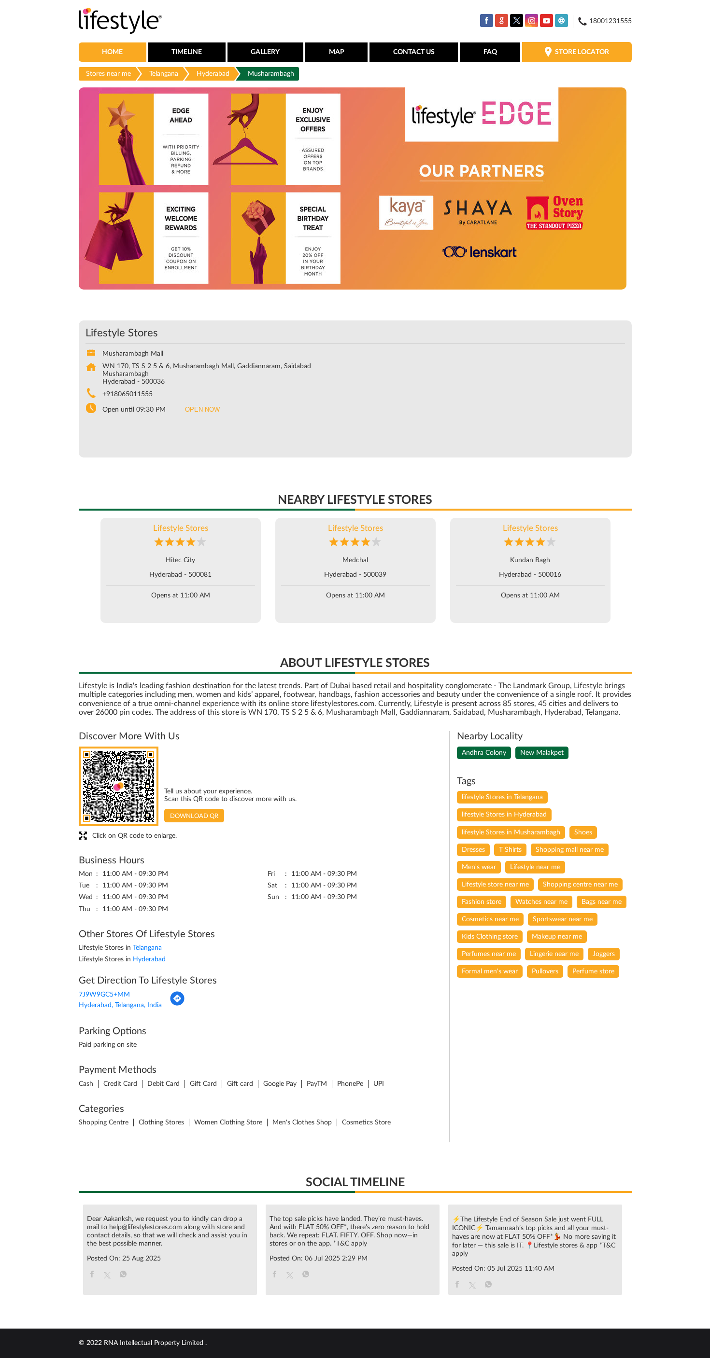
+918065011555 (127, 394)
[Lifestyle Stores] (120, 21)
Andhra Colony (484, 752)
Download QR (194, 816)
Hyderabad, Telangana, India (120, 1005)
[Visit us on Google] (501, 20)
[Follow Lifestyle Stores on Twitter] (516, 20)
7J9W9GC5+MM (104, 994)
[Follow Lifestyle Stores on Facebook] (486, 20)
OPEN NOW (202, 409)
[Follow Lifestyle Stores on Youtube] (546, 20)
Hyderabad (213, 73)
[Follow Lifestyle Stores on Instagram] (531, 20)
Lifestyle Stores (180, 528)
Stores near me (108, 73)
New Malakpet (542, 752)
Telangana (163, 73)
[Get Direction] (177, 1004)
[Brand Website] (561, 20)
